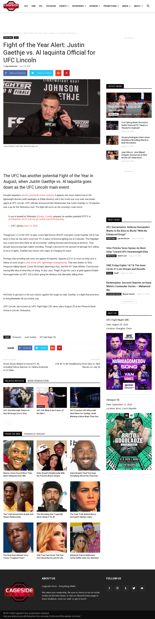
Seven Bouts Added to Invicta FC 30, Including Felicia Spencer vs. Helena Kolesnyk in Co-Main (25, 367)
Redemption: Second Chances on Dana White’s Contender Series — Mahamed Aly (128, 286)
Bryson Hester (129, 294)
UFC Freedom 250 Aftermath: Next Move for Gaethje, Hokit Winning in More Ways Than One (84, 413)
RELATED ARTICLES (14, 381)
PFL (41, 6)
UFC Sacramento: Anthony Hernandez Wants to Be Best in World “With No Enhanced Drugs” (128, 231)
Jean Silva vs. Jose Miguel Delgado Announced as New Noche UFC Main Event (134, 155)
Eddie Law (122, 256)
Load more (128, 301)
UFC (26, 6)
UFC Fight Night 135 (48, 337)
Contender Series (113, 294)
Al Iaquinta (17, 337)
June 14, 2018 (31, 225)
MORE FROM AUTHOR (38, 381)
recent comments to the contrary (37, 195)
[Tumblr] (126, 588)
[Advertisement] (77, 20)
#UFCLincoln (28, 219)
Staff (116, 273)
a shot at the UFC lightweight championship (45, 262)
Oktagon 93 (112, 399)
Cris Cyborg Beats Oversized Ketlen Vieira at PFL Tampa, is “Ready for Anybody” (134, 125)
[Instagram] (117, 588)
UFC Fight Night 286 (117, 319)
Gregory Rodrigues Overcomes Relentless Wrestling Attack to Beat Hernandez (135, 140)
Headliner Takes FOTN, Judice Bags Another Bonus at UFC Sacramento (126, 106)
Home (6, 33)
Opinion (93, 6)
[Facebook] (109, 588)
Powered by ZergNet (34, 434)
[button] (148, 4)
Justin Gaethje (30, 337)
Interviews (78, 6)
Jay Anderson (11, 66)
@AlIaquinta (14, 219)
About (137, 6)
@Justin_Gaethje (44, 216)
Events (62, 6)
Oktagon (51, 6)
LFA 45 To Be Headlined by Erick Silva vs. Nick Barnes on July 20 (77, 365)
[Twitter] (134, 588)
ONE (33, 6)
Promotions (110, 6)
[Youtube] (142, 588)
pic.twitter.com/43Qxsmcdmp (50, 219)
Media (125, 6)
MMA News (8, 37)
